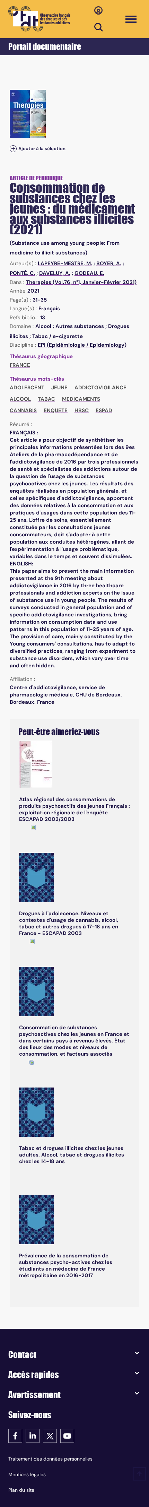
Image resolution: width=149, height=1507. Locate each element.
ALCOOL (20, 399)
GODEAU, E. (89, 273)
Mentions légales (27, 1474)
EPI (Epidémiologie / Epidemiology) (82, 344)
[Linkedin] (33, 1435)
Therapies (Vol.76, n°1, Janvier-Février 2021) (81, 282)
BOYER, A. (108, 263)
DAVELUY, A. (54, 273)
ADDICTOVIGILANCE (100, 387)
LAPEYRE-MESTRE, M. (65, 263)
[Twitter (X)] (50, 1435)
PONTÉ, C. (22, 273)
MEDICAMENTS (81, 399)
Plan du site (21, 1490)
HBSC (81, 410)
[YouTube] (67, 1435)
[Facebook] (15, 1435)
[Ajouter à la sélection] (13, 148)
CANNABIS (23, 410)
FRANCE (20, 365)
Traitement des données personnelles (50, 1459)
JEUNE (59, 387)
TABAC (46, 399)
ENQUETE (56, 410)
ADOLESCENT (27, 387)
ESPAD (104, 410)
